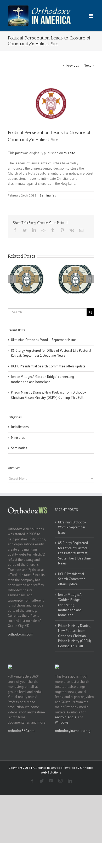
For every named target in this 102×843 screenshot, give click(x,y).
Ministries (18, 437)
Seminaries (48, 195)
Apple (72, 717)
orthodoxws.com (20, 634)
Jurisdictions (20, 427)
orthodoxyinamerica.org (72, 731)
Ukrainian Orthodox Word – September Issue (43, 340)
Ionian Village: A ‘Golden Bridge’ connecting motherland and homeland (70, 604)
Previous (72, 65)
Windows (62, 722)
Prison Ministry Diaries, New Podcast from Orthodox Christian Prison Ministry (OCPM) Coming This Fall (74, 635)
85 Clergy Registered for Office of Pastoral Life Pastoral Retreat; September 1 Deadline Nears (74, 553)
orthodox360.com (21, 731)
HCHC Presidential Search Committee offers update (48, 366)
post (18, 153)
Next (87, 65)
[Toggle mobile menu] (91, 16)
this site (69, 153)
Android (60, 717)
